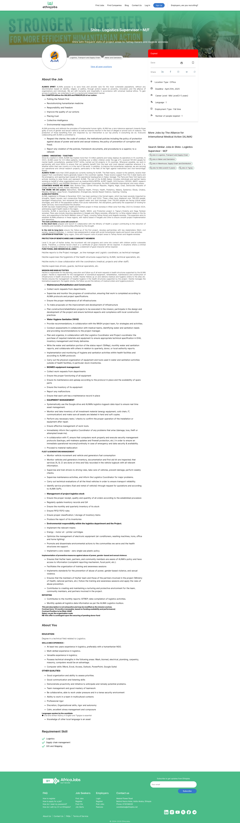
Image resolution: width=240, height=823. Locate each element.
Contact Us (137, 5)
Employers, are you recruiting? (184, 5)
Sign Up (159, 5)
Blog (127, 5)
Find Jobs (100, 5)
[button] (85, 58)
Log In (147, 5)
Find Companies (114, 5)
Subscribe (187, 791)
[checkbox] (193, 62)
